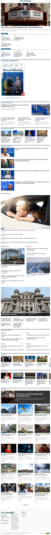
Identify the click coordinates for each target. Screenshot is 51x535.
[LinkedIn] (6, 523)
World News (3, 389)
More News (48, 102)
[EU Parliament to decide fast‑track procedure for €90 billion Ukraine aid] (41, 109)
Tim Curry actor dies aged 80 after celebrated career (21, 27)
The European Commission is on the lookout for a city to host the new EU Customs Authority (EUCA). (6, 140)
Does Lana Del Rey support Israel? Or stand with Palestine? (6, 381)
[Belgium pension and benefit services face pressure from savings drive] (42, 408)
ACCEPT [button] (48, 533)
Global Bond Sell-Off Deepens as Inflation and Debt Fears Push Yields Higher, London (18, 238)
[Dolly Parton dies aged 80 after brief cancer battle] (8, 448)
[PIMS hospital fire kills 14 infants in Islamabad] (8, 468)
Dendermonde (17, 51)
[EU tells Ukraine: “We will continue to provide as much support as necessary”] (6, 359)
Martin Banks (3, 283)
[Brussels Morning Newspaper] (25, 1)
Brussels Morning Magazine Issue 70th (13, 97)
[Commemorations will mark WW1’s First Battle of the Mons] (42, 359)
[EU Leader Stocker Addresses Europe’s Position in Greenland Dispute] (7, 152)
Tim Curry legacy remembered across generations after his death (6, 38)
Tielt (27, 51)
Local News (23, 343)
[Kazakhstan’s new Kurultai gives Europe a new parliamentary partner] (30, 359)
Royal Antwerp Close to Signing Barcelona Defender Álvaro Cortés (43, 319)
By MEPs (29, 246)
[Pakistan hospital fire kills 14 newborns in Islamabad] (42, 428)
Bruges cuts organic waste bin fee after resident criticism (38, 349)
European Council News (6, 146)
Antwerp (4, 343)
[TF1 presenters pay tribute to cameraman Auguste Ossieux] (8, 487)
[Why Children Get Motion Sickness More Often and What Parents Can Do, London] (25, 212)
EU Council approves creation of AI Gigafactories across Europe (32, 170)
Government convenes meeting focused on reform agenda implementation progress (41, 140)
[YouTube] (4, 523)
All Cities (49, 330)
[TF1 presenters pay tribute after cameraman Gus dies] (25, 487)
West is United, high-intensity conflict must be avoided (38, 274)
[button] (46, 1)
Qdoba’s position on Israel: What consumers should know (18, 381)
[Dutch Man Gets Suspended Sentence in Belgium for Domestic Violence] (25, 301)
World (2, 25)
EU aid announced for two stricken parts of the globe (12, 234)
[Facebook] (1, 523)
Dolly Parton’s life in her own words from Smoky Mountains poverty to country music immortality (41, 494)
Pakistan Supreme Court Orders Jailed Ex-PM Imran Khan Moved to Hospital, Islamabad (19, 242)
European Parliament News (7, 102)
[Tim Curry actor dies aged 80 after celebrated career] (25, 14)
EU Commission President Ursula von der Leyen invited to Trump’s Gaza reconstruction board (30, 140)
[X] (2, 523)
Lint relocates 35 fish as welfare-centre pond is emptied (12, 349)
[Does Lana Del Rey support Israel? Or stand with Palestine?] (6, 376)
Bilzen (2, 51)
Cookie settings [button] (43, 533)
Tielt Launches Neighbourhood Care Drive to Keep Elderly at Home (19, 319)
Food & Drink (3, 432)
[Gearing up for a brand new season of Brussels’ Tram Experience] (8, 428)
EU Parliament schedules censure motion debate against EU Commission (42, 119)
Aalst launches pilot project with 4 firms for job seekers (38, 335)
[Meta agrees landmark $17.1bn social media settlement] (25, 448)
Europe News (4, 354)
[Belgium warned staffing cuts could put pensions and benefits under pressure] (25, 408)
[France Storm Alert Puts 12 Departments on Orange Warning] (42, 468)
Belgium (19, 432)
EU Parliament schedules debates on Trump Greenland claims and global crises (8, 119)
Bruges (28, 343)
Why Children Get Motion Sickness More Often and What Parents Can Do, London (18, 230)
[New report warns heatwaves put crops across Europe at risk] (18, 359)
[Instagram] (5, 523)
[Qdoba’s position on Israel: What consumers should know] (18, 376)
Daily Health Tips (5, 246)
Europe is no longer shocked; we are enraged (36, 253)
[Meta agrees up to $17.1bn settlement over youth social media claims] (42, 448)
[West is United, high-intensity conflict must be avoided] (38, 265)
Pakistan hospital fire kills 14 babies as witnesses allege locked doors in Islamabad (25, 474)
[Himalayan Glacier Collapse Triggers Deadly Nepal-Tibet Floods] (8, 408)
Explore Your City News (6, 330)
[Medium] (8, 523)
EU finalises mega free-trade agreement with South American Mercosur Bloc (25, 119)
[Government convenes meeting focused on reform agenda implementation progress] (42, 133)
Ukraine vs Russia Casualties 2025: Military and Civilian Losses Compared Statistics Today (30, 382)
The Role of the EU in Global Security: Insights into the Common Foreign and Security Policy (42, 382)
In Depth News (4, 371)
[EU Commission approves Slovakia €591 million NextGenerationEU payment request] (18, 133)
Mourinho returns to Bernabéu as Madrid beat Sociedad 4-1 (6, 324)
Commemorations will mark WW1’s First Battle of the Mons (42, 364)
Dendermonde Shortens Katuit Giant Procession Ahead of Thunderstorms (6, 319)
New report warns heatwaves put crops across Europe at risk (17, 364)
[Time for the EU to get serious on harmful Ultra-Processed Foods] (13, 256)
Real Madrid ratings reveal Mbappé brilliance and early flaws (19, 38)
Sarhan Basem (3, 239)
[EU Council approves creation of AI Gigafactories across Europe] (7, 174)
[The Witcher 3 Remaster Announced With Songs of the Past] (25, 428)
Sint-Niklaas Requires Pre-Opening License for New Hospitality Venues (31, 319)
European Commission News (7, 128)
